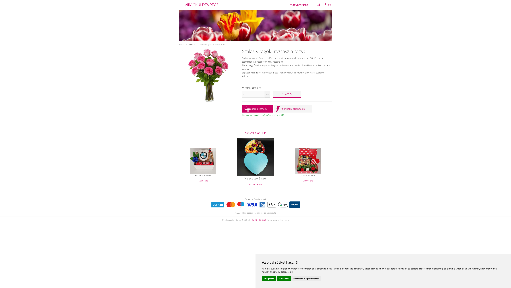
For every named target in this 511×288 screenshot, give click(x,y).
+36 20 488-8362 (258, 220)
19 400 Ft (287, 94)
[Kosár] (318, 4)
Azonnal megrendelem (293, 109)
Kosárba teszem (258, 109)
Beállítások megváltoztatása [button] (306, 278)
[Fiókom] (329, 4)
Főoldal (182, 44)
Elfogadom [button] (269, 278)
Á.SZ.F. (238, 212)
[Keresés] (324, 4)
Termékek (192, 44)
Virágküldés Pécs (201, 4)
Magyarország (299, 5)
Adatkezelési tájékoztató (266, 212)
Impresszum (248, 212)
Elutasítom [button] (284, 278)
